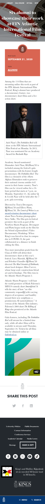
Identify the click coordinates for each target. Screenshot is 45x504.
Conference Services (22, 434)
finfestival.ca (10, 334)
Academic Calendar (15, 438)
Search (37, 500)
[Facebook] (8, 456)
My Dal (29, 3)
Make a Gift (28, 445)
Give (36, 3)
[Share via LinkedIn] (31, 406)
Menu (24, 500)
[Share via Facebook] (23, 406)
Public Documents (32, 426)
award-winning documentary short (21, 213)
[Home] (4, 500)
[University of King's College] (22, 484)
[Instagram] (15, 456)
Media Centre (32, 438)
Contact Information (22, 430)
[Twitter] (22, 456)
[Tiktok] (37, 456)
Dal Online (19, 3)
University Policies (13, 426)
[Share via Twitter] (14, 406)
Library (10, 3)
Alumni (12, 69)
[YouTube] (29, 456)
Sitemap (12, 445)
